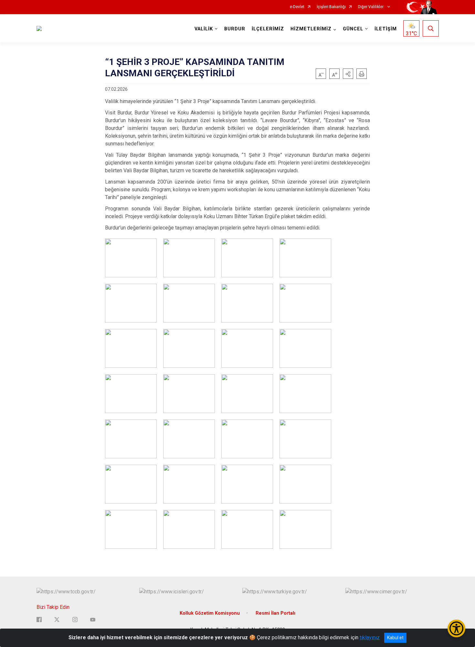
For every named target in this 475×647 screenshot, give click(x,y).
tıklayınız (370, 637)
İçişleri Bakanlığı (331, 7)
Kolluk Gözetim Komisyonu (210, 613)
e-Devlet (297, 7)
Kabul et (395, 637)
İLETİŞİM (386, 29)
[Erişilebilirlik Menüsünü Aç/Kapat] (456, 628)
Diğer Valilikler (371, 7)
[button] (348, 74)
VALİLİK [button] (204, 29)
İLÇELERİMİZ (268, 29)
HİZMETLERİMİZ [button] (311, 29)
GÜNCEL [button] (353, 29)
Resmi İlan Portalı (275, 613)
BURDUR (234, 29)
